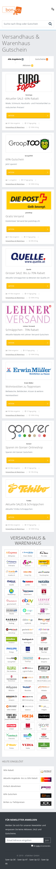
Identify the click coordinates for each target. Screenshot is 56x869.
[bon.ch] (12, 7)
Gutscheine (41, 59)
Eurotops (29, 95)
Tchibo (28, 501)
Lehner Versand (29, 326)
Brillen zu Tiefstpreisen (14, 802)
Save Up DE (10, 859)
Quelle (28, 269)
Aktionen (28, 65)
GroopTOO (29, 156)
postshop (28, 213)
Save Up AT (22, 859)
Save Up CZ (34, 859)
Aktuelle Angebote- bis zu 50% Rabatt (20, 778)
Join (47, 840)
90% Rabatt (8, 770)
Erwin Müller (28, 383)
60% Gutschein (10, 794)
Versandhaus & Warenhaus (15, 127)
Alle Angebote (15, 59)
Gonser (29, 444)
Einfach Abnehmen (12, 786)
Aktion (11, 115)
